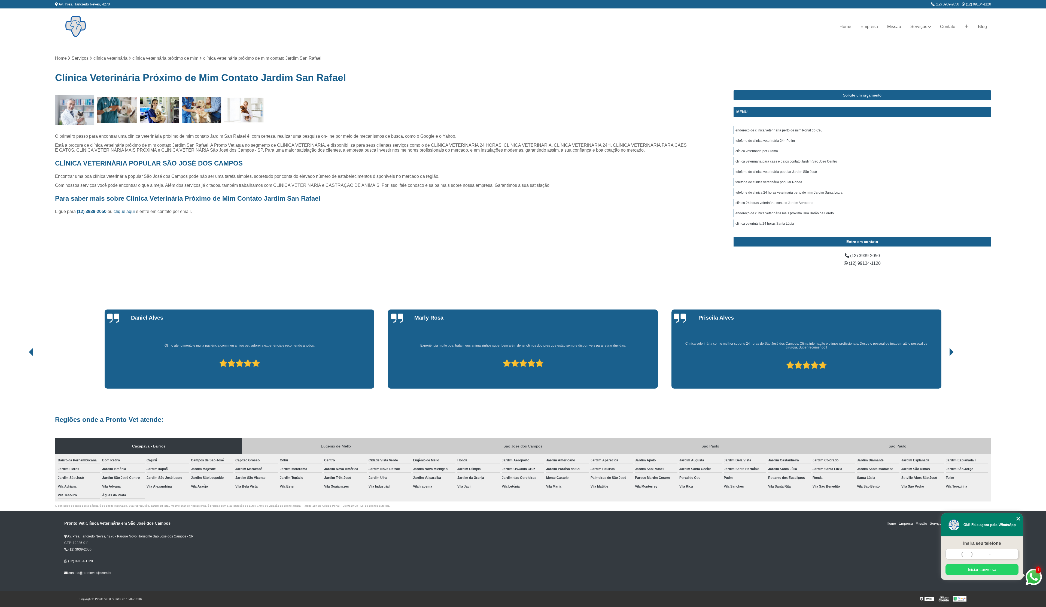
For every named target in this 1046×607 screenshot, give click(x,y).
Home (845, 26)
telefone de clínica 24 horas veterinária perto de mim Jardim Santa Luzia (789, 192)
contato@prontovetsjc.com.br (89, 573)
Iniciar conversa (982, 569)
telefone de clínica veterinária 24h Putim (765, 141)
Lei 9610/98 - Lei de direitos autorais (366, 505)
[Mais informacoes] (966, 26)
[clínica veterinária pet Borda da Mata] (244, 110)
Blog (982, 26)
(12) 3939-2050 (947, 4)
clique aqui (124, 211)
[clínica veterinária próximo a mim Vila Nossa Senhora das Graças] (159, 110)
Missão (894, 26)
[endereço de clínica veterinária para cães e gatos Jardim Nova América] (75, 110)
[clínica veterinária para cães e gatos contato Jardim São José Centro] (201, 110)
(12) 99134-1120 (978, 4)
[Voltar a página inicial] (75, 26)
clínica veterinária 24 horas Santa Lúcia (764, 224)
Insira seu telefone (982, 543)
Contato (947, 26)
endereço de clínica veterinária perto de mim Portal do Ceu (779, 130)
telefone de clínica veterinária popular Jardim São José (776, 172)
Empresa (869, 26)
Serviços (918, 26)
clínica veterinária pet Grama (756, 151)
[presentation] (23, 373)
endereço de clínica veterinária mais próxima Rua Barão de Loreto (784, 213)
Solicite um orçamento (862, 95)
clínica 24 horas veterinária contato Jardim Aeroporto (774, 203)
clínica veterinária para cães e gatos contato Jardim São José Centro (786, 161)
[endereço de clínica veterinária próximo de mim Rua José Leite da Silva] (117, 110)
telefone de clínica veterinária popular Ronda (768, 182)
